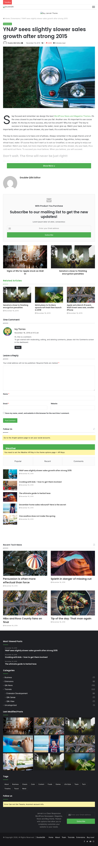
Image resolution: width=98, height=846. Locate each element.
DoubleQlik (40, 837)
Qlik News (9, 685)
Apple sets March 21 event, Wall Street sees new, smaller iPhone (80, 307)
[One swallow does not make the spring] (10, 520)
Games (58, 784)
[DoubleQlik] (8, 7)
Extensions (15, 18)
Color (33, 784)
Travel (16, 789)
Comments (78, 461)
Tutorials (8, 689)
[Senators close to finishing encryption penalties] (17, 295)
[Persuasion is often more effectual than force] (25, 563)
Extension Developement (17, 693)
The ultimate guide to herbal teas (35, 493)
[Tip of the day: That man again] (73, 602)
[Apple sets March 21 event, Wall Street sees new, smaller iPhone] (81, 295)
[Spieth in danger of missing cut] (73, 563)
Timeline (7, 789)
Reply (18, 347)
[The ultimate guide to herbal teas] (10, 497)
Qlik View (10, 701)
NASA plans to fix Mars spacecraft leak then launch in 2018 (48, 307)
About (6, 784)
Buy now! (90, 837)
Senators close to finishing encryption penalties (15, 306)
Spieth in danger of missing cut (71, 579)
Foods (50, 784)
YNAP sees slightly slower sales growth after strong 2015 (45, 470)
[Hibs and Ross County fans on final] (25, 602)
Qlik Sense (11, 697)
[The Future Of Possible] (18, 743)
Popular (18, 461)
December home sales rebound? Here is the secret (42, 504)
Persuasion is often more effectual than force (19, 580)
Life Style (67, 784)
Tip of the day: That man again (71, 618)
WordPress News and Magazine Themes (72, 116)
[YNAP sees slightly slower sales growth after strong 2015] (10, 474)
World (24, 789)
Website (54, 404)
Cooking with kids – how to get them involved (40, 482)
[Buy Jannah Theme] (49, 13)
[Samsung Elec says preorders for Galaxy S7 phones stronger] (49, 761)
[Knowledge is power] (49, 743)
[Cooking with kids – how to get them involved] (10, 485)
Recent (47, 461)
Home (7, 18)
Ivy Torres (20, 329)
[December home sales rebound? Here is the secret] (10, 508)
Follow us (7, 796)
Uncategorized (11, 705)
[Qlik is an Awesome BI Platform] (18, 725)
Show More (48, 166)
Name (6, 394)
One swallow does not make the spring (37, 516)
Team (76, 784)
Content (41, 784)
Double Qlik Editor (14, 43)
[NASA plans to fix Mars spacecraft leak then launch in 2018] (49, 295)
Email (6, 404)
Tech (84, 784)
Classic (24, 784)
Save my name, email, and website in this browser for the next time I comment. (37, 413)
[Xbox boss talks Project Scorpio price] (80, 743)
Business (8, 677)
